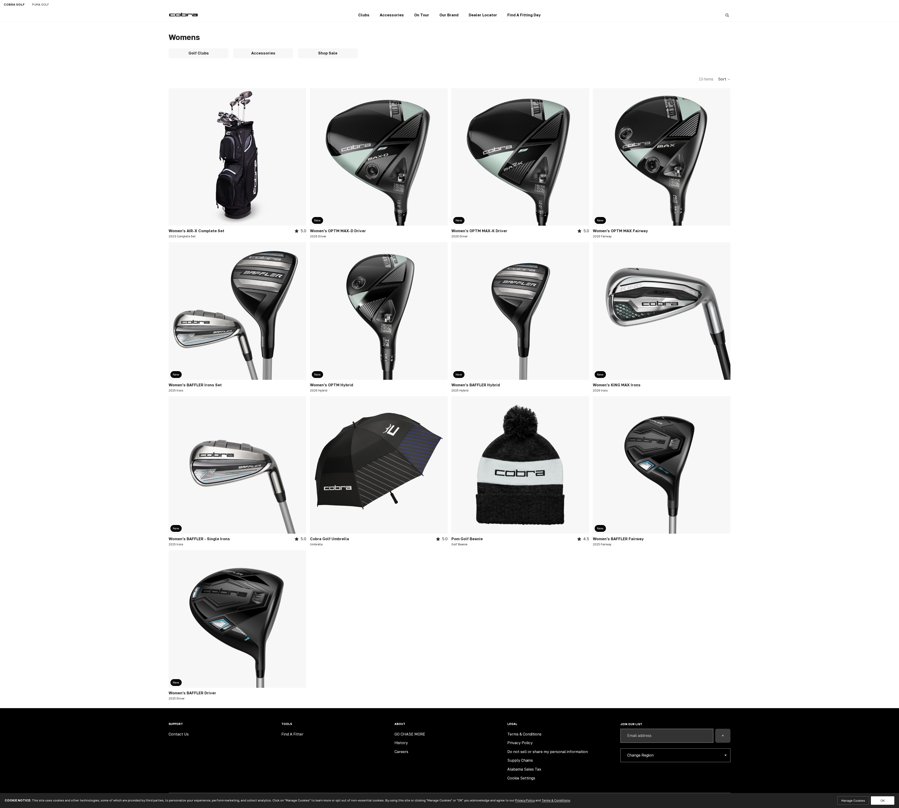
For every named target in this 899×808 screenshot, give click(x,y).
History (401, 742)
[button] (724, 79)
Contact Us (179, 734)
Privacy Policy (520, 742)
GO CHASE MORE (409, 734)
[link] (364, 15)
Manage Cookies (853, 800)
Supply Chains (520, 760)
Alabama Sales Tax (524, 769)
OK (883, 800)
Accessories (263, 53)
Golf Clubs (198, 53)
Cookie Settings (521, 778)
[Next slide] (299, 157)
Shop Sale (327, 53)
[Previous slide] (176, 157)
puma (40, 4)
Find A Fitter (292, 734)
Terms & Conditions (524, 734)
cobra (14, 4)
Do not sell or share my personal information (547, 751)
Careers (401, 751)
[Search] (727, 15)
